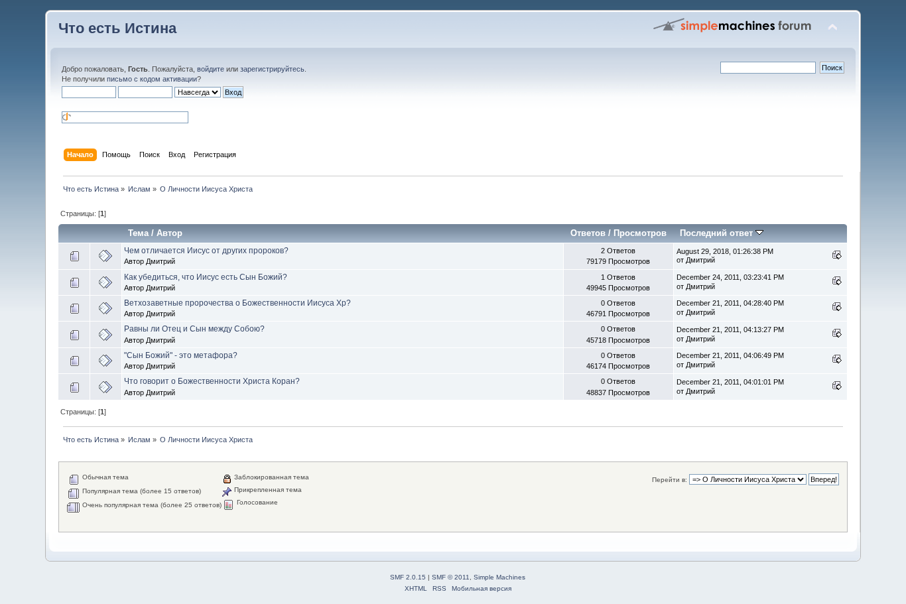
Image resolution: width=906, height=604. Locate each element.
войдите (210, 69)
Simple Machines (499, 577)
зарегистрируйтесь (272, 69)
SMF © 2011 (451, 577)
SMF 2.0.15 (408, 577)
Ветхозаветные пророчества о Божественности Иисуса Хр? (237, 303)
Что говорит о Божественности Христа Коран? (212, 381)
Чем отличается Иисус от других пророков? (206, 250)
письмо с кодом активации (152, 79)
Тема (138, 233)
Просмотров (640, 233)
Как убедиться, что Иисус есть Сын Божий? (205, 277)
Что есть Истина (117, 28)
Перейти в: (669, 479)
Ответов (588, 233)
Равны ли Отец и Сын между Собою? (194, 328)
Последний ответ (717, 233)
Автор (169, 233)
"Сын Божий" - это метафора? (180, 355)
